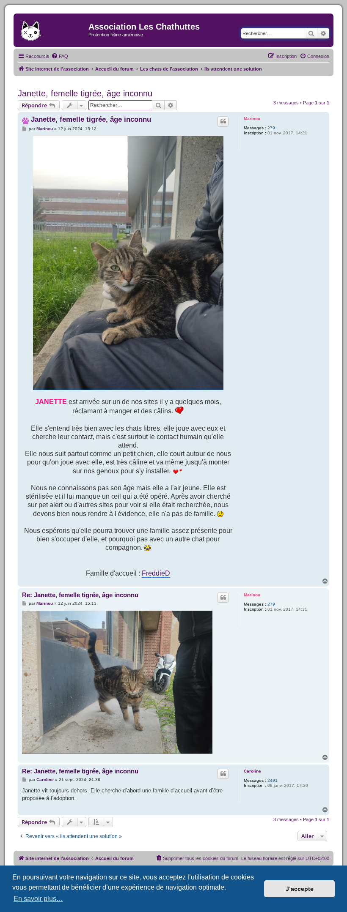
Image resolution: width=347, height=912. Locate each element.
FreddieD (156, 573)
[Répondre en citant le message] (223, 121)
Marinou (252, 118)
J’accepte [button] (300, 888)
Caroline (252, 771)
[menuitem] (59, 56)
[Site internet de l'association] (52, 29)
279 (271, 128)
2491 (272, 780)
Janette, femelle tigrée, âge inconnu (85, 93)
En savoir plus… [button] (38, 898)
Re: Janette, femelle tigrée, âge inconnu (80, 594)
